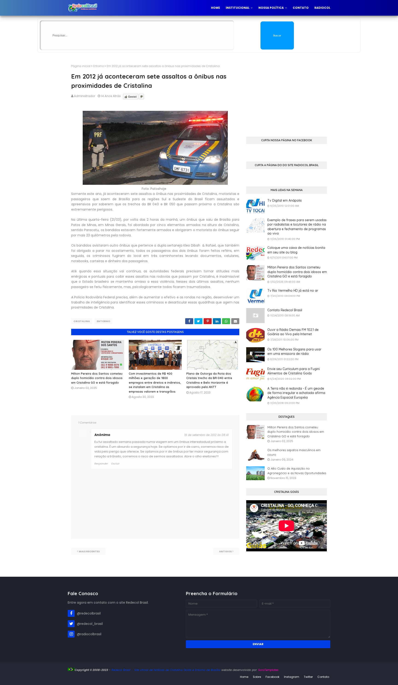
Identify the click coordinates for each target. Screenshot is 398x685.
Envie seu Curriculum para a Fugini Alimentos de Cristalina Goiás (293, 371)
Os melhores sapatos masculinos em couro (294, 452)
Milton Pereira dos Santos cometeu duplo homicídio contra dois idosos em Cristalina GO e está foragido (97, 378)
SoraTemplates (268, 670)
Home (244, 677)
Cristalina (81, 321)
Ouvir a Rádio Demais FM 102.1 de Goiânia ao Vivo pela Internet (293, 332)
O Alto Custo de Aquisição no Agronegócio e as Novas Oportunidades (296, 471)
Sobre (257, 677)
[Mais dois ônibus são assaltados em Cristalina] (155, 183)
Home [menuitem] (215, 8)
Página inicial (81, 66)
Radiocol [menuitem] (322, 8)
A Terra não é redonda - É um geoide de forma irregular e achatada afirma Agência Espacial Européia (296, 393)
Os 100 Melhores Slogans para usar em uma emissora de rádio (294, 351)
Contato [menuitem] (301, 8)
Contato (323, 677)
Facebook (272, 677)
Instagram (291, 677)
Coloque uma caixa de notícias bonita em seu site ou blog (296, 250)
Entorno (98, 66)
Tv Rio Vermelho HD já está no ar (292, 290)
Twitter (308, 677)
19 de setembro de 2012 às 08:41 (206, 435)
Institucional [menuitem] (237, 8)
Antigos (225, 551)
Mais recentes (89, 551)
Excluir (115, 463)
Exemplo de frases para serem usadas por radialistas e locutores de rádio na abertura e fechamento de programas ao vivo (297, 227)
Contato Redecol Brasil (284, 310)
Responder (101, 463)
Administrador (84, 96)
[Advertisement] (286, 96)
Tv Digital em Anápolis (284, 200)
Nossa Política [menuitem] (271, 8)
